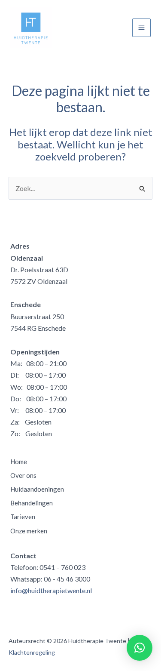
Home (18, 461)
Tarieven (22, 516)
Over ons (23, 475)
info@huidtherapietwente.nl (51, 590)
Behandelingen (31, 503)
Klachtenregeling (32, 652)
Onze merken (28, 531)
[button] (139, 648)
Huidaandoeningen (37, 489)
